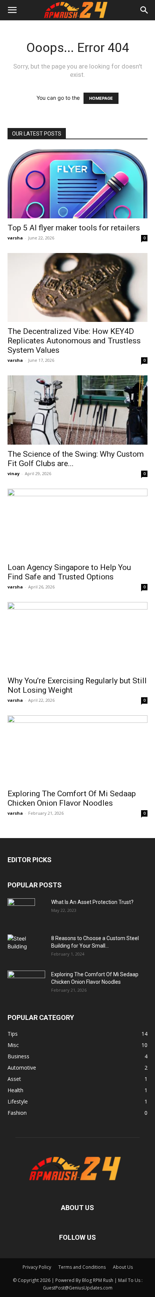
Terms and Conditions (82, 1267)
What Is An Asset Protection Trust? (92, 902)
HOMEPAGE (101, 98)
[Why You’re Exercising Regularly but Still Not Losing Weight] (77, 636)
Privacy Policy (37, 1267)
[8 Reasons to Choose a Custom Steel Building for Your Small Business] (26, 944)
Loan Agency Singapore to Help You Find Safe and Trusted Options (69, 572)
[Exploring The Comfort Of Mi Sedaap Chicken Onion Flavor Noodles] (77, 750)
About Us (123, 1267)
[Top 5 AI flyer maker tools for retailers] (77, 183)
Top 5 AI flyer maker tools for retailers (74, 227)
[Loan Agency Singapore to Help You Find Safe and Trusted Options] (77, 523)
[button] (12, 10)
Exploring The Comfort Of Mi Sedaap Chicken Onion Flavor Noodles (72, 798)
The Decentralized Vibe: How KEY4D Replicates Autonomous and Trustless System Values (74, 341)
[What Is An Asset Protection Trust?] (21, 911)
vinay (14, 473)
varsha (15, 238)
